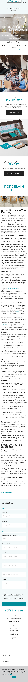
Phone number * (6, 543)
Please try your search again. (14, 49)
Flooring (11, 16)
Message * (4, 579)
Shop (4, 649)
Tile (16, 16)
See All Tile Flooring (6, 492)
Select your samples (13, 173)
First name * (4, 512)
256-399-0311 (14, 10)
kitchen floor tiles (13, 394)
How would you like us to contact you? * (11, 535)
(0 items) (25, 2)
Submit (14, 604)
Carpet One (4, 16)
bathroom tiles (5, 324)
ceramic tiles (19, 311)
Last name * (4, 521)
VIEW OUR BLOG (12, 112)
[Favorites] (23, 2)
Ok (14, 677)
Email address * (5, 552)
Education (6, 661)
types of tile (16, 459)
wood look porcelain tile (14, 288)
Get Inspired (6, 655)
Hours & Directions (14, 621)
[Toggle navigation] (2, 3)
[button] (20, 2)
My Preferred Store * (6, 571)
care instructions (17, 326)
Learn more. (9, 674)
